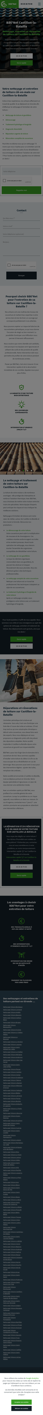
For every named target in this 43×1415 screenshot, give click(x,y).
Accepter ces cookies (21, 1402)
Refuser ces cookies (21, 1408)
